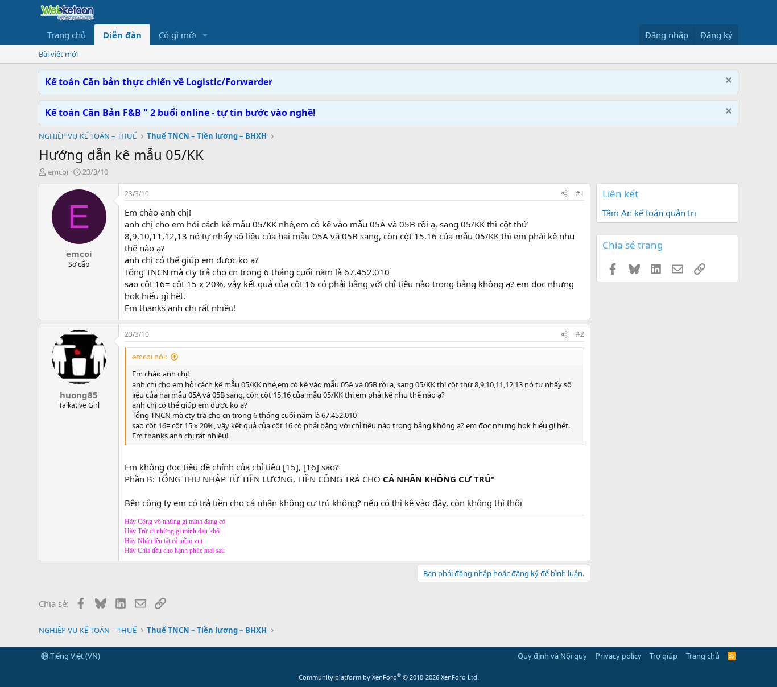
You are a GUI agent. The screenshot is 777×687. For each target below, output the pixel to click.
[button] (205, 34)
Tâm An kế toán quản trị (649, 212)
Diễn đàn (122, 34)
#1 (580, 193)
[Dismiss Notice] (727, 82)
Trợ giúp (663, 656)
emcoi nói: (149, 356)
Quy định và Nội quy (552, 656)
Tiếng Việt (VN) (74, 656)
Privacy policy (619, 656)
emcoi (58, 172)
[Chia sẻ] (564, 194)
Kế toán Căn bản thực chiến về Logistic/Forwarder (158, 82)
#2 (580, 334)
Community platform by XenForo (389, 677)
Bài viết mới (58, 54)
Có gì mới (177, 34)
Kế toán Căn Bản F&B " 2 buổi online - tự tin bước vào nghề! (180, 112)
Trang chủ (66, 34)
